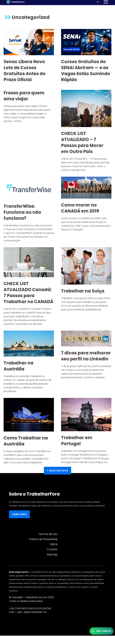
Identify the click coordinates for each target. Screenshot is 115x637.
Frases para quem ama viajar (24, 96)
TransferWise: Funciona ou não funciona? (22, 212)
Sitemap (52, 554)
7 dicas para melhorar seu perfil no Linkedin (86, 356)
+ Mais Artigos (57, 470)
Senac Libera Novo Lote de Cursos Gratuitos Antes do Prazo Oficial (25, 71)
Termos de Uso (48, 534)
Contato (52, 549)
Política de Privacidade (43, 539)
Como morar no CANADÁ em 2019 (80, 208)
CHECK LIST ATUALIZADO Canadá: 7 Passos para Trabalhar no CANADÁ (28, 293)
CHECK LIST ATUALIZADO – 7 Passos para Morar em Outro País (82, 142)
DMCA (54, 544)
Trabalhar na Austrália (18, 366)
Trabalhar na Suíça (82, 291)
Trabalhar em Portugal (76, 441)
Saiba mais (19, 514)
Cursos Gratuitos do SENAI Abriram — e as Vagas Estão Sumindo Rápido (85, 71)
